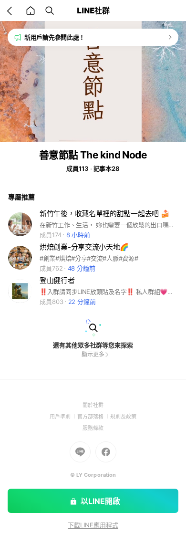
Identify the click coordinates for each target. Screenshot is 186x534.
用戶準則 (63, 416)
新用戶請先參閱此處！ (54, 37)
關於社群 (93, 405)
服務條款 (93, 428)
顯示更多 (93, 354)
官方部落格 (93, 416)
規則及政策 (123, 416)
